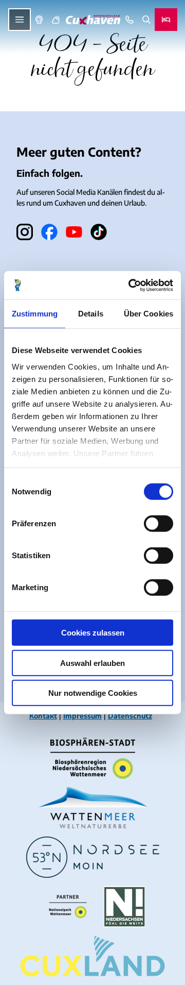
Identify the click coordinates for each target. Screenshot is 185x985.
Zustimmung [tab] (35, 313)
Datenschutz (130, 715)
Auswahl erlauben (92, 662)
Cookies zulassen (92, 632)
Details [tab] (90, 313)
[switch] (158, 523)
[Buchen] (166, 19)
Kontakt (43, 715)
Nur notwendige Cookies (92, 693)
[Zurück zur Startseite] (93, 20)
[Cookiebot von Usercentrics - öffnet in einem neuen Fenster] (130, 285)
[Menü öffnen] (19, 19)
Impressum (82, 715)
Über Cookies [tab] (148, 313)
